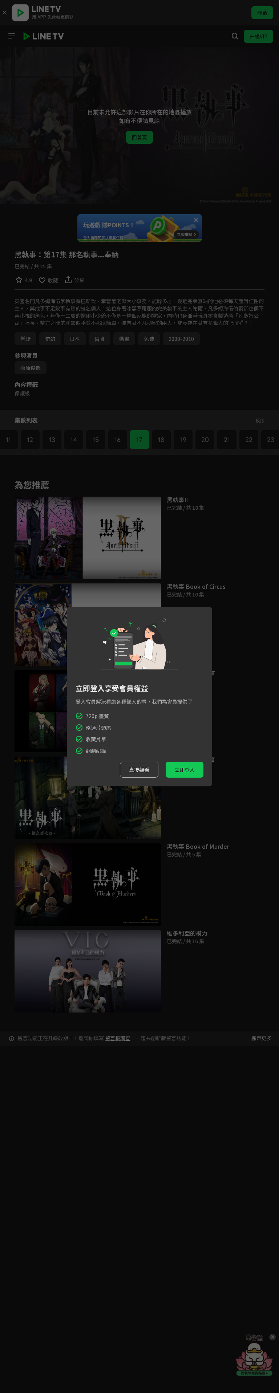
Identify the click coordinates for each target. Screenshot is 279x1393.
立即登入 (184, 769)
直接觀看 (139, 769)
